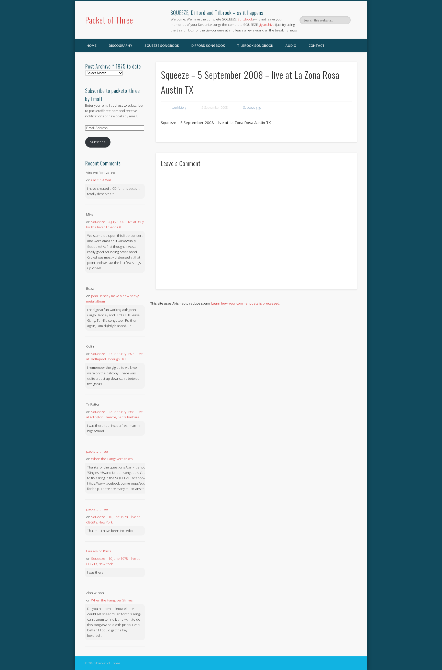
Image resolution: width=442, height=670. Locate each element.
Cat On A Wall (101, 180)
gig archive (266, 24)
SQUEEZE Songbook (162, 45)
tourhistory (179, 107)
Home (91, 45)
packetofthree (97, 451)
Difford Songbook (208, 45)
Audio (290, 45)
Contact (316, 45)
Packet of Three (109, 20)
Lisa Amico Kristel (99, 551)
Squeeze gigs (252, 107)
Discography (120, 45)
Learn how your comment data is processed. (245, 303)
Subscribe (98, 142)
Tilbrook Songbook (255, 45)
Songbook (245, 19)
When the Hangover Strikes (111, 458)
